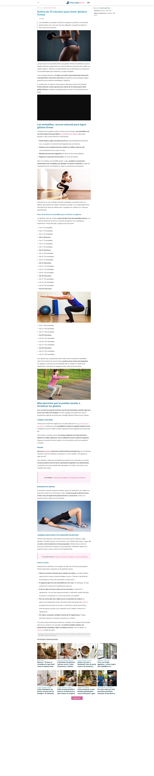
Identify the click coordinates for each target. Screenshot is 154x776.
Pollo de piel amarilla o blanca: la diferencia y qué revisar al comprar (66, 691)
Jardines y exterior (103, 660)
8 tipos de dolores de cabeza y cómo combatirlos (71, 557)
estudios (47, 451)
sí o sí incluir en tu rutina (68, 134)
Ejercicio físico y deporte (50, 7)
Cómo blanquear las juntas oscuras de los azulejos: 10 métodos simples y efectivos (45, 691)
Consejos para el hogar (84, 660)
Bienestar (39, 7)
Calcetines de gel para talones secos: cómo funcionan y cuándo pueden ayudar (66, 664)
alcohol (39, 630)
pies (42, 144)
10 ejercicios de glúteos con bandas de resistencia (69, 477)
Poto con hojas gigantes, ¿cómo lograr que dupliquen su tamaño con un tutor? (107, 664)
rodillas (84, 602)
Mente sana (40, 660)
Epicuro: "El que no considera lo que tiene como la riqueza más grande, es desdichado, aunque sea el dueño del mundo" (46, 664)
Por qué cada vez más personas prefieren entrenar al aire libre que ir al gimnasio (107, 691)
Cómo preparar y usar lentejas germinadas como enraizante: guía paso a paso (86, 691)
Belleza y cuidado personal (65, 660)
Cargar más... (77, 698)
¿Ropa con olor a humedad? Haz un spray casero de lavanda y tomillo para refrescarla (86, 664)
